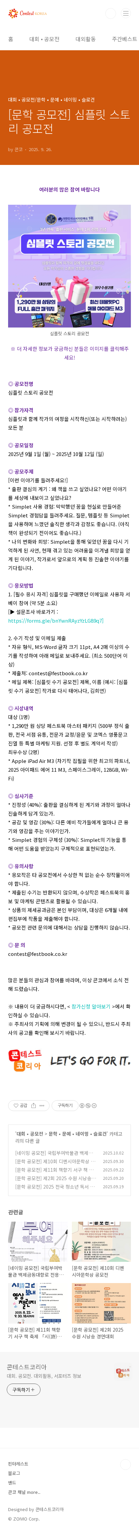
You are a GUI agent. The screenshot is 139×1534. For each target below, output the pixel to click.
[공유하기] (33, 1106)
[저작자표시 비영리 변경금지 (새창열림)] (88, 1105)
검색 (111, 13)
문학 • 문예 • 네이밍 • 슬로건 (78, 1133)
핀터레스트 (18, 1463)
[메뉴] (126, 13)
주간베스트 (124, 39)
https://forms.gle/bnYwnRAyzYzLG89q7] (56, 620)
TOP (125, 1464)
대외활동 (86, 39)
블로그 (14, 1473)
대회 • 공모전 (44, 39)
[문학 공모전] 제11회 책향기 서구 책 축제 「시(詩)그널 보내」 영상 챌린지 (54, 1173)
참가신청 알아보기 (91, 1006)
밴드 (12, 1482)
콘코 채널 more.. (24, 1492)
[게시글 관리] (42, 1106)
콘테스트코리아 (27, 1367)
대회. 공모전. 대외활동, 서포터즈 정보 (44, 1375)
